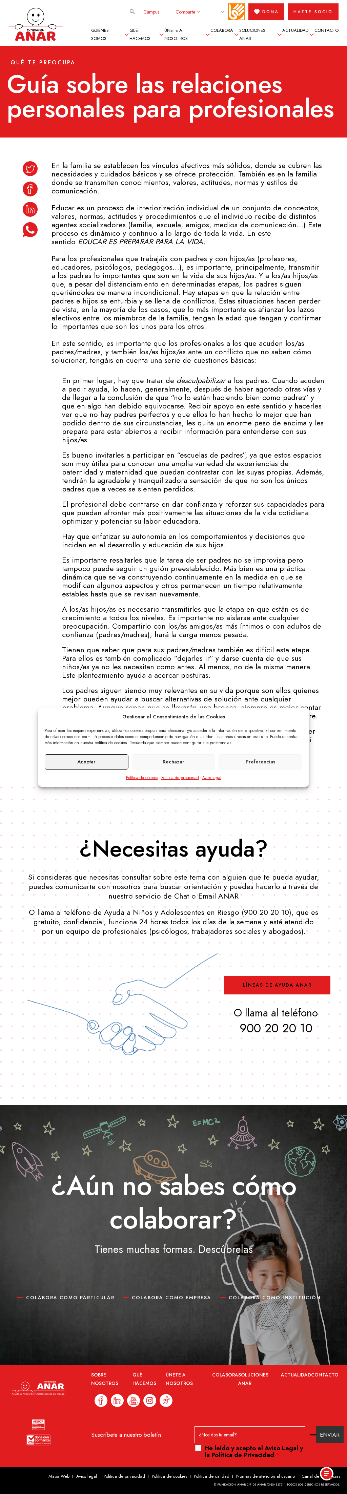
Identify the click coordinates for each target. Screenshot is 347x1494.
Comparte (185, 11)
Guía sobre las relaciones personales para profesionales (170, 96)
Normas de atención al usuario (265, 1476)
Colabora (221, 30)
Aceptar (86, 761)
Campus (151, 11)
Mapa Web (58, 1476)
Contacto (326, 30)
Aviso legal (211, 778)
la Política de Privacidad (239, 1455)
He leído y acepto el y (254, 1451)
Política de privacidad (180, 778)
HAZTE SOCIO (313, 12)
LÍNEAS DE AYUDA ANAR (277, 985)
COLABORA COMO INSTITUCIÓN (275, 1297)
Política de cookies (142, 778)
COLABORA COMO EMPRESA (171, 1297)
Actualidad (295, 30)
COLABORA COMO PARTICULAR (70, 1297)
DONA (270, 12)
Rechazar (173, 761)
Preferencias (260, 761)
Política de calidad (211, 1476)
